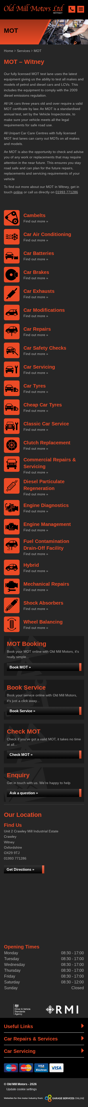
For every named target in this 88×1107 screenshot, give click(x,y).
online (18, 192)
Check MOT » (21, 754)
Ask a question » (24, 793)
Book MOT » (20, 667)
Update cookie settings (21, 1089)
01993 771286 (66, 192)
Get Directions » (20, 869)
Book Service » (22, 711)
